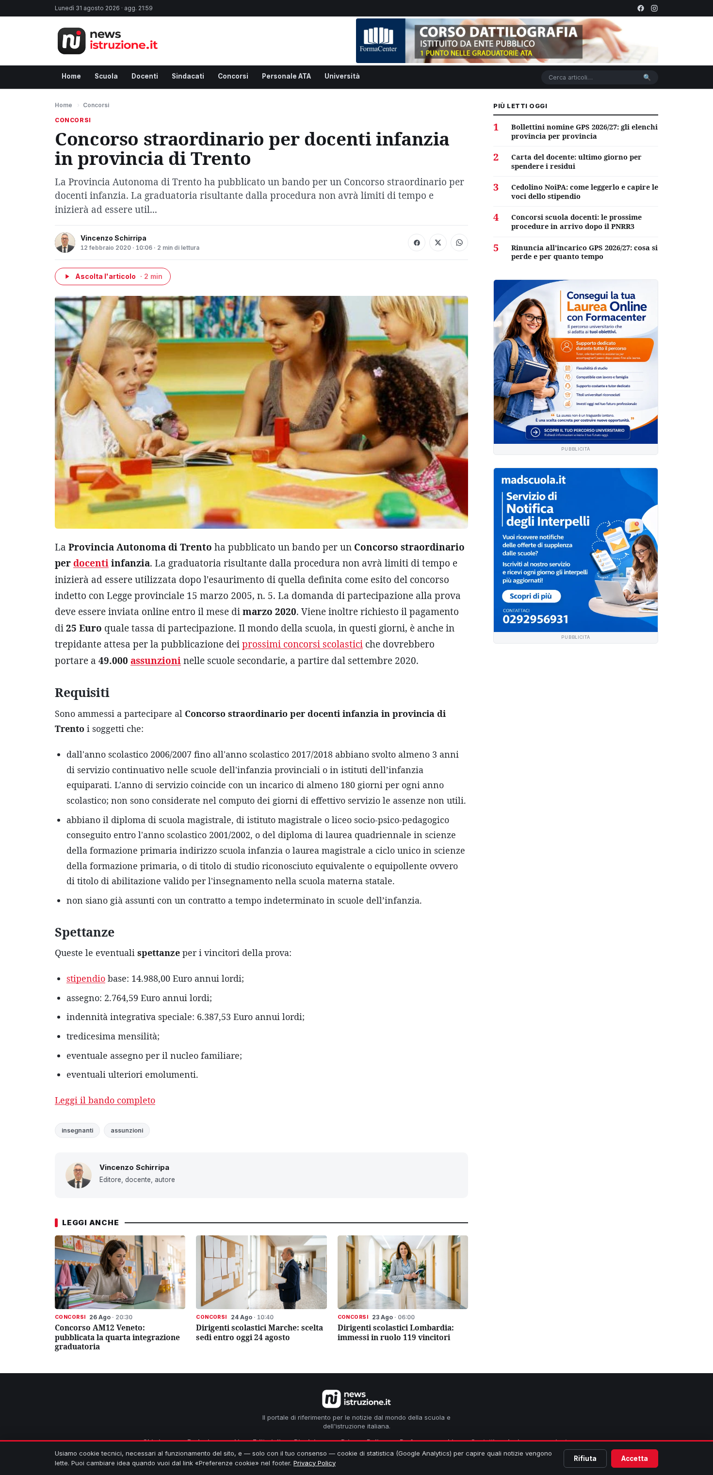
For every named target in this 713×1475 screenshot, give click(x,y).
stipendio (85, 978)
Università (342, 76)
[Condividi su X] (438, 242)
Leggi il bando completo (105, 1100)
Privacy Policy (314, 1463)
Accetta (634, 1458)
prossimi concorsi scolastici (302, 644)
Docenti (144, 76)
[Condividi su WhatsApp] (459, 242)
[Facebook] (641, 8)
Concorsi (233, 76)
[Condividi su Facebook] (416, 242)
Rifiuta (585, 1458)
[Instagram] (654, 8)
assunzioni (155, 660)
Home (71, 76)
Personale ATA (286, 76)
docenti (91, 563)
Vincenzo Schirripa (113, 238)
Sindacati (188, 76)
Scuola (106, 76)
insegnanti (77, 1130)
